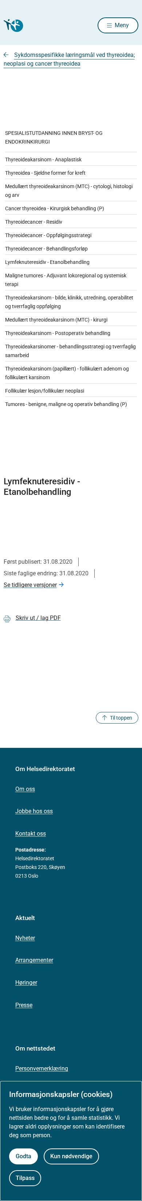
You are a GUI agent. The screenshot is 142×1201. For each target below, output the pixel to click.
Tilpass (25, 1178)
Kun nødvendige (71, 1156)
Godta (23, 1156)
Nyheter (25, 938)
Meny (122, 25)
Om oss (25, 789)
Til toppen (121, 718)
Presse (23, 1005)
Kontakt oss (30, 833)
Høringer (26, 982)
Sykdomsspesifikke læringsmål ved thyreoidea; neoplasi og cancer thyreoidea (69, 59)
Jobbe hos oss (34, 811)
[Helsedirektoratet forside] (12, 25)
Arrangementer (34, 960)
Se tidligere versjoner (30, 584)
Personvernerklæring (41, 1068)
